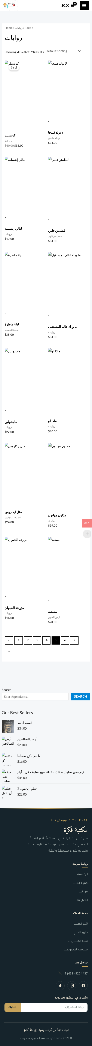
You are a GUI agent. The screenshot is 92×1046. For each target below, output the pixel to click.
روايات (18, 27)
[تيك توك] (60, 985)
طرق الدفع (81, 932)
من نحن (82, 892)
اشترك (12, 1007)
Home (8, 27)
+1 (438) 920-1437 (75, 974)
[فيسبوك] (83, 985)
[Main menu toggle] (84, 5)
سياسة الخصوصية (76, 949)
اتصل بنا (82, 900)
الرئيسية (82, 874)
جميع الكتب (80, 883)
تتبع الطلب (81, 924)
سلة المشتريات (78, 941)
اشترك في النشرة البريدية (71, 998)
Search (6, 690)
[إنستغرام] (71, 985)
